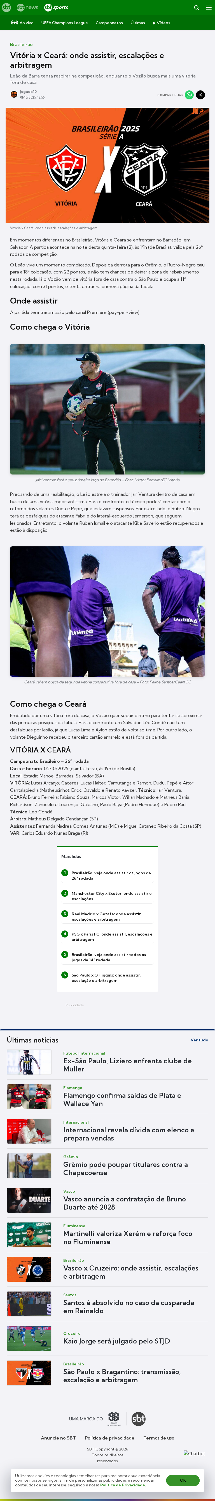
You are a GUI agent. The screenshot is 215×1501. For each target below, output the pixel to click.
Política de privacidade (109, 1438)
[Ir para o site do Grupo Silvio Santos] (98, 1419)
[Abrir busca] (196, 7)
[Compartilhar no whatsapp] (189, 94)
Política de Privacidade (122, 1485)
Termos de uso (158, 1438)
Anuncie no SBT (58, 1438)
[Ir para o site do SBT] (139, 1419)
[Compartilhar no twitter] (200, 94)
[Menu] (209, 7)
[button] (107, 1062)
